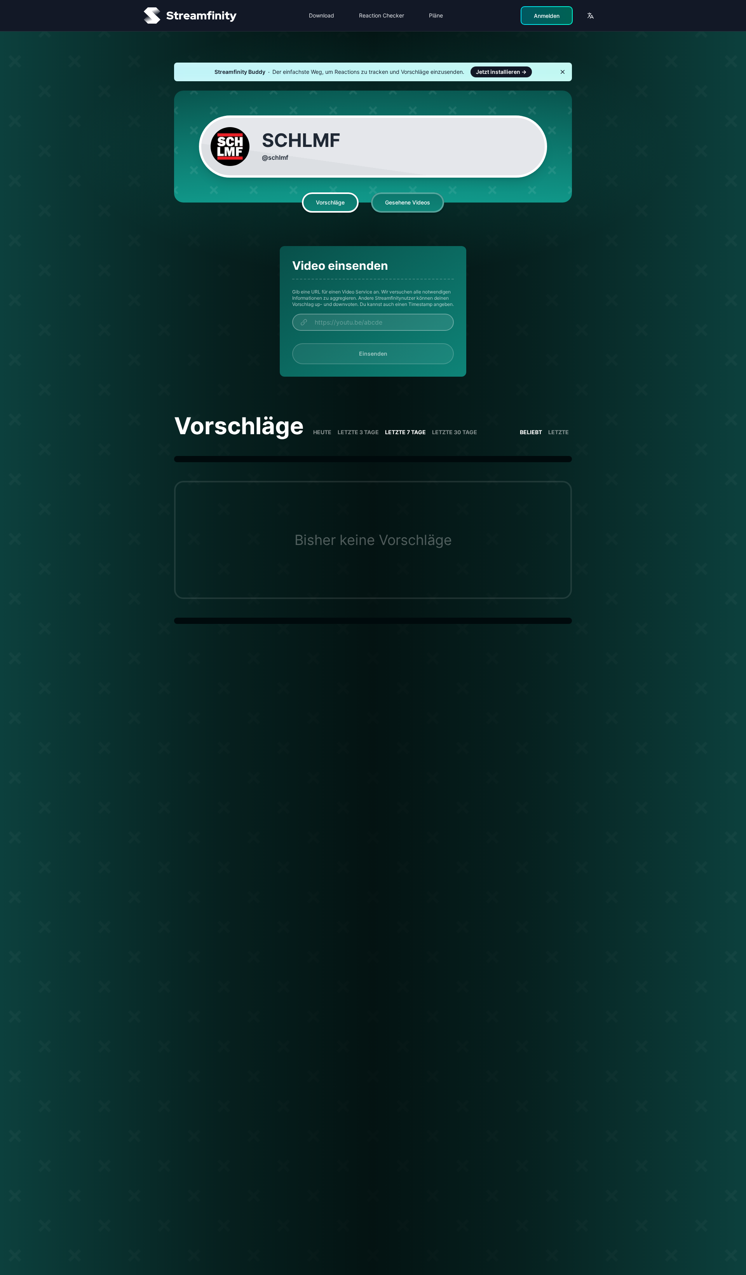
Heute (322, 432)
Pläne (436, 15)
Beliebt (531, 432)
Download (321, 15)
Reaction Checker (381, 15)
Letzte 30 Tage (454, 432)
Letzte (558, 432)
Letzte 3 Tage (358, 432)
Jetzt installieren (501, 71)
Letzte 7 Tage (405, 432)
